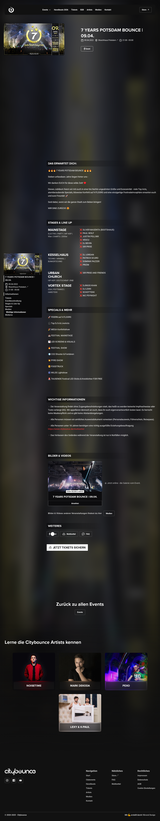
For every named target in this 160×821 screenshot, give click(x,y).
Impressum (142, 775)
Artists (88, 792)
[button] (50, 10)
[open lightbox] (23, 264)
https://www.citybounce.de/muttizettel (66, 429)
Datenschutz (143, 779)
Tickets (8, 298)
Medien (8, 309)
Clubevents (90, 779)
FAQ (113, 779)
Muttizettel (116, 784)
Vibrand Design (149, 815)
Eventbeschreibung (13, 301)
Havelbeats (90, 784)
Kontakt (89, 800)
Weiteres (9, 315)
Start (88, 775)
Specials (8, 306)
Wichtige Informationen (16, 312)
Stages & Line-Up (12, 303)
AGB (139, 784)
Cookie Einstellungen (146, 788)
